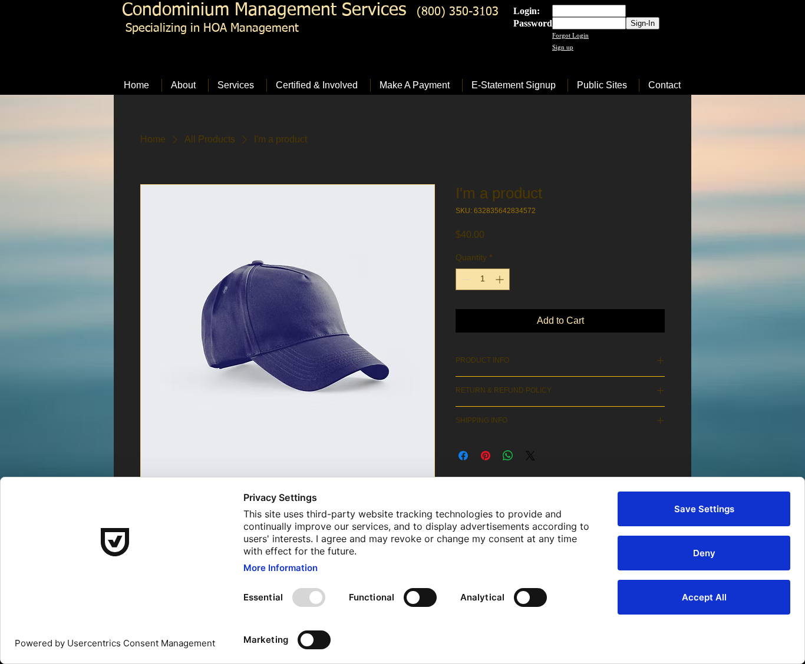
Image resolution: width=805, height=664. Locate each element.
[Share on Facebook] (463, 456)
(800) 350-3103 (458, 12)
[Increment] (500, 279)
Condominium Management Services (264, 10)
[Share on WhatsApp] (508, 456)
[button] (184, 85)
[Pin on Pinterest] (486, 456)
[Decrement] (464, 279)
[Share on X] (530, 456)
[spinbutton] (482, 279)
